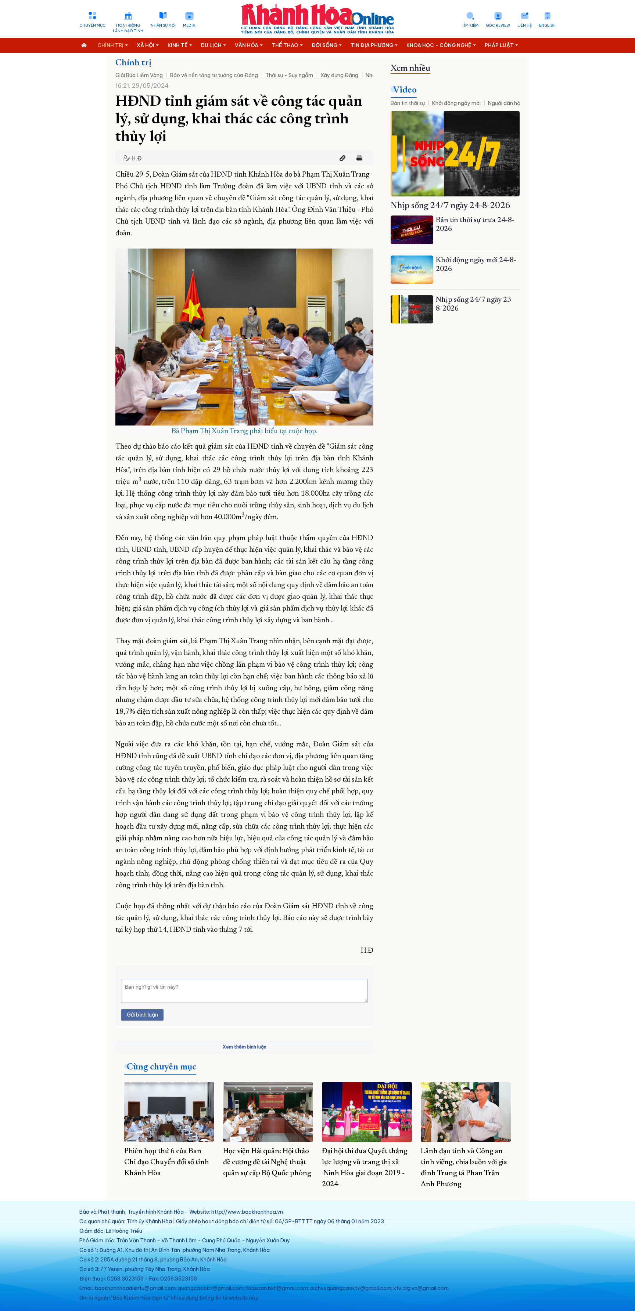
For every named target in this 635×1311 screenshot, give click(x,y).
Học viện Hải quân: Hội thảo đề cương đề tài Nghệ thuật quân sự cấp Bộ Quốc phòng (267, 1162)
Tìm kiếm (470, 25)
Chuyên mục (92, 25)
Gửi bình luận (142, 1014)
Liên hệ (524, 25)
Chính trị (133, 63)
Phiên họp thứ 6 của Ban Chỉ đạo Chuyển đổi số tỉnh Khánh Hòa (166, 1162)
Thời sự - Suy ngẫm (289, 75)
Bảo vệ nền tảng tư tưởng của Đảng (214, 75)
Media (189, 25)
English (547, 25)
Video (405, 90)
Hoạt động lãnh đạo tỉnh (128, 28)
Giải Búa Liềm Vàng (139, 75)
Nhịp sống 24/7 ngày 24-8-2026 (450, 206)
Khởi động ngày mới (456, 103)
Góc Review (498, 25)
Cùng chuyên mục (161, 1067)
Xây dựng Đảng (339, 75)
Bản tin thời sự (408, 103)
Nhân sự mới (163, 25)
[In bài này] (357, 158)
